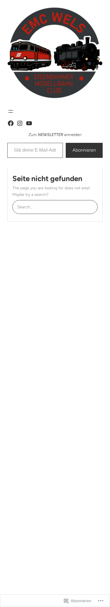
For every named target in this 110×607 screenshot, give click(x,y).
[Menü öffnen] (10, 111)
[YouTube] (29, 123)
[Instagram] (19, 123)
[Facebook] (10, 123)
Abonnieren (84, 150)
